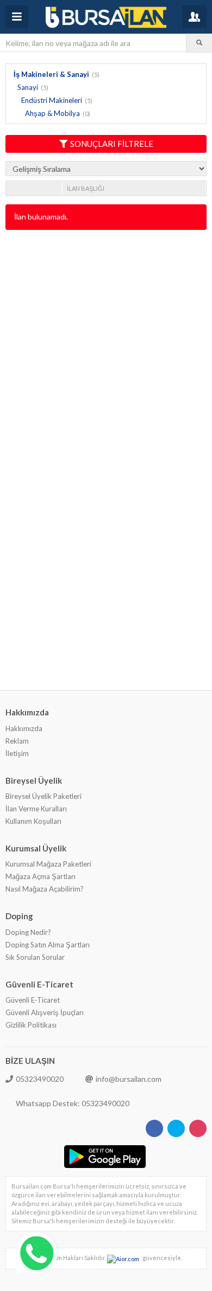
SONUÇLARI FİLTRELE (111, 144)
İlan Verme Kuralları (36, 808)
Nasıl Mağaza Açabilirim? (44, 889)
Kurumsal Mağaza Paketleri (48, 864)
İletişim (17, 753)
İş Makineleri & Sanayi (51, 74)
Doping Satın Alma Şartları (47, 944)
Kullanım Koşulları (33, 821)
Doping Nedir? (28, 932)
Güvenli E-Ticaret (32, 1000)
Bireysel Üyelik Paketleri (43, 796)
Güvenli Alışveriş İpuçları (44, 1012)
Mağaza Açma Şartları (40, 876)
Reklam (17, 741)
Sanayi (27, 87)
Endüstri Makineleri (51, 100)
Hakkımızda (23, 728)
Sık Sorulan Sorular (35, 957)
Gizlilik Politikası (31, 1025)
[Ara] (199, 43)
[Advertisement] (106, 346)
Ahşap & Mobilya (52, 113)
